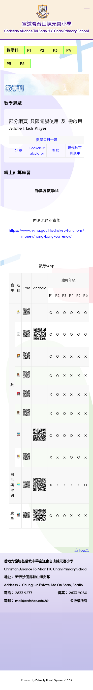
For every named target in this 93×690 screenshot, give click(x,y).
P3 (55, 50)
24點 (18, 150)
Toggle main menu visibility (87, 6)
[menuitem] (14, 50)
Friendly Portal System (49, 680)
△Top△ (81, 550)
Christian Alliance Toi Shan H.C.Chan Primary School (46, 30)
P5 (8, 63)
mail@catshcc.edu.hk (32, 600)
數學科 (12, 50)
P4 (68, 50)
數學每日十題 (46, 140)
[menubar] (46, 57)
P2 (41, 50)
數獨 (55, 150)
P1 (29, 50)
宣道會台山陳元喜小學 (46, 24)
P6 (22, 63)
